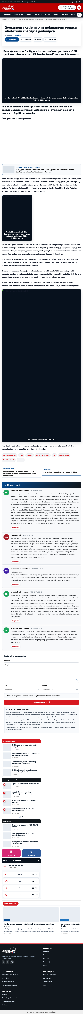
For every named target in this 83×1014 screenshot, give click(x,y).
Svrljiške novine (7, 2)
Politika (65, 14)
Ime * (6, 685)
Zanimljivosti (47, 981)
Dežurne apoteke (8, 981)
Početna (4, 19)
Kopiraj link (51, 39)
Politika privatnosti (8, 1001)
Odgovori (15, 527)
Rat (54, 455)
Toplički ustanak (8, 460)
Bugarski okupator (9, 455)
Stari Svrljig (47, 978)
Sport (73, 14)
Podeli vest (13, 39)
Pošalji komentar (40, 702)
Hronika (48, 14)
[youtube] (12, 962)
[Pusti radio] (79, 7)
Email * (45, 685)
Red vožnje (5, 978)
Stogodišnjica (64, 455)
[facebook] (3, 962)
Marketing (24, 2)
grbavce (29, 455)
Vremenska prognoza (9, 985)
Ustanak (21, 460)
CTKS (21, 455)
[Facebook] (72, 2)
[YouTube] (80, 2)
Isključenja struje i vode (10, 974)
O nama (4, 994)
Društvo (29, 14)
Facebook (27, 39)
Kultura (56, 14)
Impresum (16, 2)
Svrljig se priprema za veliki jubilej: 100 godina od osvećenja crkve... (29, 925)
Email (39, 39)
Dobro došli (7, 14)
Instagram (11, 855)
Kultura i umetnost (49, 974)
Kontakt (32, 2)
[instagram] (7, 962)
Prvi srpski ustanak (42, 455)
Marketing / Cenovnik (9, 998)
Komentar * (8, 661)
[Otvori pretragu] (79, 15)
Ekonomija (38, 14)
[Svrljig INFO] (8, 7)
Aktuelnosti (18, 14)
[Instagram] (76, 2)
